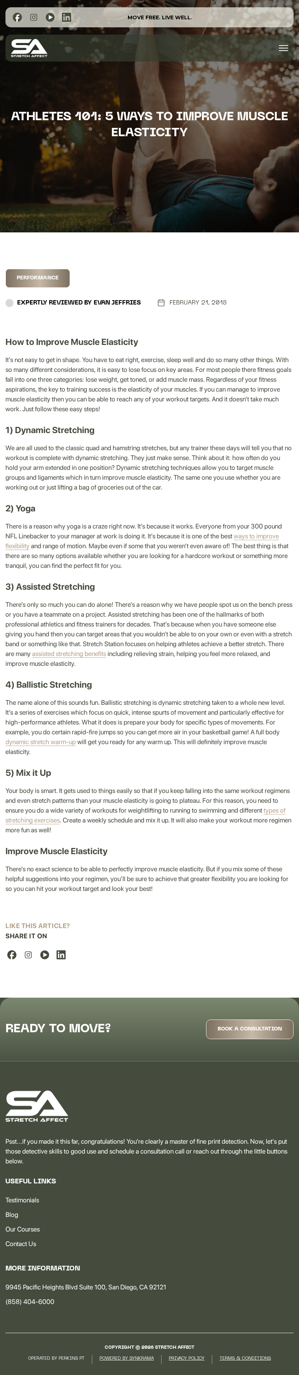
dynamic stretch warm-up (40, 742)
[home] (29, 48)
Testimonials (22, 1200)
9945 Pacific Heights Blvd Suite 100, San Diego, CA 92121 (85, 1287)
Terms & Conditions (245, 1358)
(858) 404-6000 (29, 1301)
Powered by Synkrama (127, 1358)
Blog (11, 1214)
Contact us (20, 1244)
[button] (283, 48)
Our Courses (22, 1229)
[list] (17, 17)
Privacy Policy (187, 1358)
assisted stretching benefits (69, 653)
